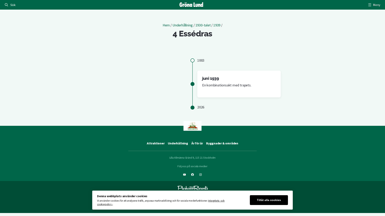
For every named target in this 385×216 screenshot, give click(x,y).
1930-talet (203, 25)
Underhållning (182, 25)
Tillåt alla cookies (269, 200)
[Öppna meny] (373, 5)
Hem (166, 25)
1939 (216, 25)
